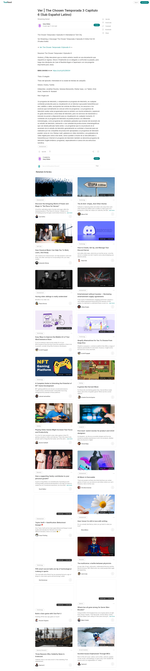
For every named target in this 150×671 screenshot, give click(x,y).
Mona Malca (84, 530)
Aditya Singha (85, 307)
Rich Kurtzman (43, 580)
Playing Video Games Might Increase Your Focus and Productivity (53, 431)
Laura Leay (84, 574)
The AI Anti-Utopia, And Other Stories (92, 204)
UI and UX (81, 427)
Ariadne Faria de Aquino (88, 397)
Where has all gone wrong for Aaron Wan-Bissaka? (94, 608)
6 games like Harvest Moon (88, 387)
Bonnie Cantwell (43, 442)
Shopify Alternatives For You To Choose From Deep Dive (95, 342)
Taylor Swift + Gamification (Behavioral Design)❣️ (50, 524)
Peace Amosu (43, 303)
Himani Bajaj (84, 443)
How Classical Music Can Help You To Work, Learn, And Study (52, 251)
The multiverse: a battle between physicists (94, 563)
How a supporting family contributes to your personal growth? (52, 477)
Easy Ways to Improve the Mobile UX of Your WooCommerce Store (52, 338)
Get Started (144, 2)
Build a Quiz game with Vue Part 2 (48, 613)
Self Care (39, 246)
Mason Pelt (84, 214)
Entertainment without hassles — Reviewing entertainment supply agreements (94, 295)
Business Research (42, 650)
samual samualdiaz (44, 396)
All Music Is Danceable (86, 477)
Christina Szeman (86, 487)
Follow (96, 25)
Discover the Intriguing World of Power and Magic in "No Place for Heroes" (52, 205)
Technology (82, 200)
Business (39, 472)
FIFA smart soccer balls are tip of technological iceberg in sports (53, 570)
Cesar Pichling (43, 535)
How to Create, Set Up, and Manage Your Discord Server (93, 249)
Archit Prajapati (85, 353)
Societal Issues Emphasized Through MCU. (94, 654)
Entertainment (42, 146)
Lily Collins (42, 216)
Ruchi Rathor (42, 489)
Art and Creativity (83, 650)
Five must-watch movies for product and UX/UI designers (96, 432)
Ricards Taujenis (44, 620)
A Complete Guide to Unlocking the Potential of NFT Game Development (53, 384)
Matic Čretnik (85, 620)
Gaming (81, 383)
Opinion (81, 603)
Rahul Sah (84, 260)
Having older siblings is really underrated (51, 296)
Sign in (136, 2)
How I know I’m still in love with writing (92, 521)
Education (81, 559)
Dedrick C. (84, 664)
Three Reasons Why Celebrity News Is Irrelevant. (49, 655)
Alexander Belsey (44, 263)
